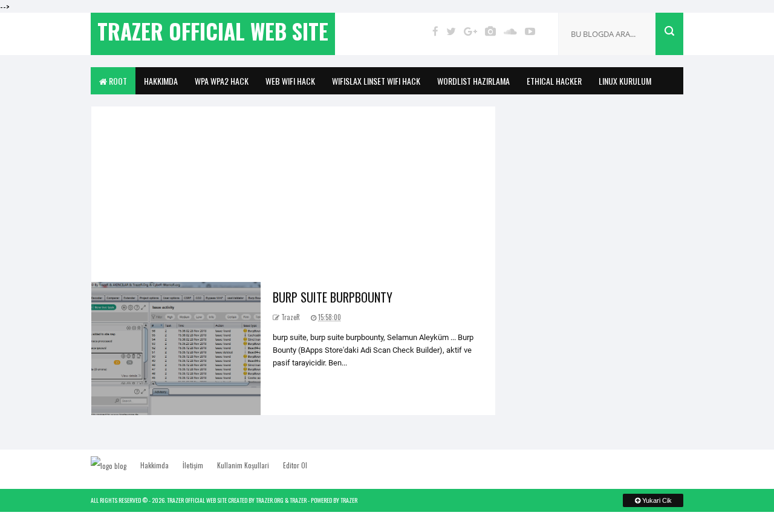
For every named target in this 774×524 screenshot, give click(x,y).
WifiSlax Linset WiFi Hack (376, 80)
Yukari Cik (656, 500)
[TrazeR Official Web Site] (114, 465)
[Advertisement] (293, 191)
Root (117, 80)
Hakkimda (161, 80)
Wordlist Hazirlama (473, 80)
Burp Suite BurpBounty (332, 297)
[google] (470, 31)
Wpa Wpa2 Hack (222, 80)
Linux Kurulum (625, 80)
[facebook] (435, 31)
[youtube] (530, 31)
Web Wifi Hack (290, 80)
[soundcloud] (510, 31)
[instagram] (490, 31)
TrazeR (298, 500)
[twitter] (451, 31)
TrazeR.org (270, 500)
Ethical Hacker (554, 80)
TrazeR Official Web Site (197, 500)
